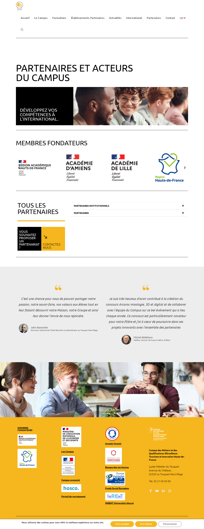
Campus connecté (70, 479)
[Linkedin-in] (163, 491)
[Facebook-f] (150, 491)
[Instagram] (169, 491)
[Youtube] (157, 491)
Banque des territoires (117, 467)
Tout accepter (122, 523)
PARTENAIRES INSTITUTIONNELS (91, 205)
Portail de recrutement (73, 496)
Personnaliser (170, 523)
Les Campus (67, 451)
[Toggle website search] (22, 29)
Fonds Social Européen (117, 488)
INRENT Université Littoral (119, 503)
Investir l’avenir (113, 443)
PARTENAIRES (81, 212)
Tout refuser (146, 523)
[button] (19, 167)
